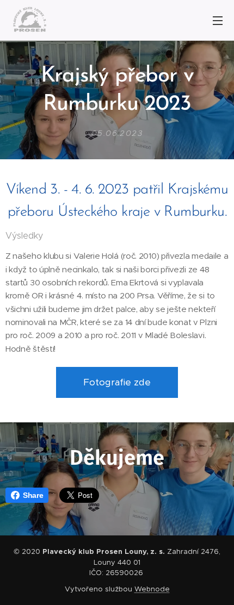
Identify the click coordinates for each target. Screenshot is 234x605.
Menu (218, 20)
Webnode (152, 589)
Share (33, 495)
